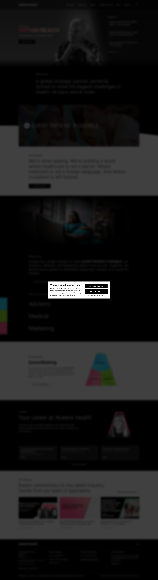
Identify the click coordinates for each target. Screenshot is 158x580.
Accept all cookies (96, 286)
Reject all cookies (96, 291)
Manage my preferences (96, 295)
